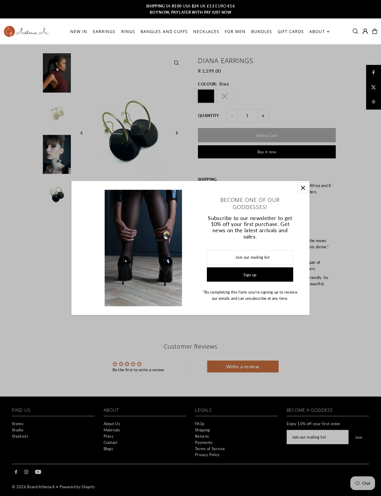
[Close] (303, 188)
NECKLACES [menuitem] (206, 31)
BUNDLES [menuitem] (261, 31)
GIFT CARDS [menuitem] (291, 31)
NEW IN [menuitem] (78, 31)
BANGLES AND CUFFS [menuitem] (164, 31)
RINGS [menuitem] (128, 31)
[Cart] (374, 31)
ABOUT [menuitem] (317, 31)
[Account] (365, 31)
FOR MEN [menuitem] (235, 31)
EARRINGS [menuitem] (104, 31)
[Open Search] (355, 31)
